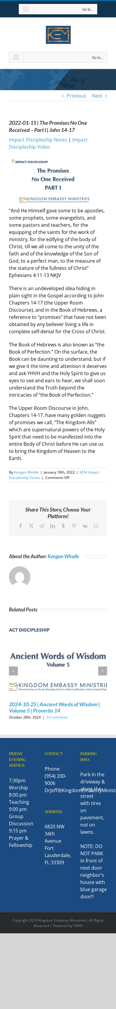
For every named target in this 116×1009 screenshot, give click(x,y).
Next (97, 95)
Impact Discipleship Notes (38, 139)
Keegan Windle (26, 472)
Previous (76, 95)
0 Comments (57, 717)
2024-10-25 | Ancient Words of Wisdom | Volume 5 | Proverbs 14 (54, 707)
